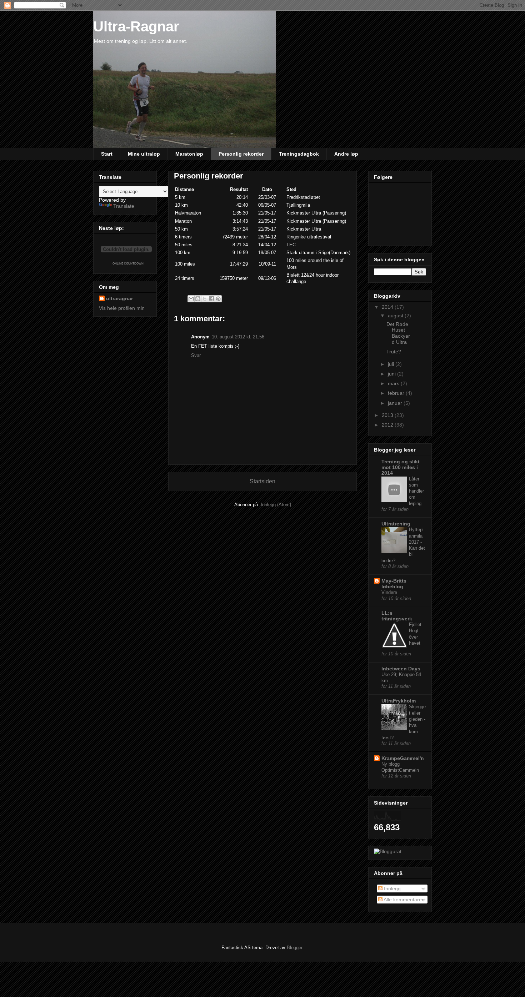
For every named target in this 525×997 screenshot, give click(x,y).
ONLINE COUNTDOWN (128, 263)
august (396, 315)
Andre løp (346, 154)
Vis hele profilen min (122, 308)
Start (106, 154)
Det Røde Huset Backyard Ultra (398, 333)
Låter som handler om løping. (416, 491)
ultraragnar (119, 298)
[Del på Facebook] (211, 298)
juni (392, 374)
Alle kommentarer (403, 899)
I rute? (393, 351)
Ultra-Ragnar (136, 26)
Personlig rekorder (241, 154)
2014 (388, 307)
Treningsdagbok (299, 154)
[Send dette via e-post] (191, 298)
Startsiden (262, 481)
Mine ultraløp (144, 154)
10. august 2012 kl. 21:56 (238, 336)
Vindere (389, 592)
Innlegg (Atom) (276, 504)
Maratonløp (189, 154)
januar (396, 403)
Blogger (294, 947)
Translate (123, 206)
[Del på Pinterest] (218, 298)
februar (397, 393)
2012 (388, 425)
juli (391, 364)
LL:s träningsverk (396, 615)
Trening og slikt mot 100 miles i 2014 (400, 467)
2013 (388, 415)
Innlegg (391, 888)
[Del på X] (204, 298)
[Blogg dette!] (197, 298)
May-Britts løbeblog (393, 583)
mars (394, 383)
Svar (196, 355)
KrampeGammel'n (402, 758)
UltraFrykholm (398, 701)
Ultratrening (395, 524)
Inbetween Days (400, 668)
